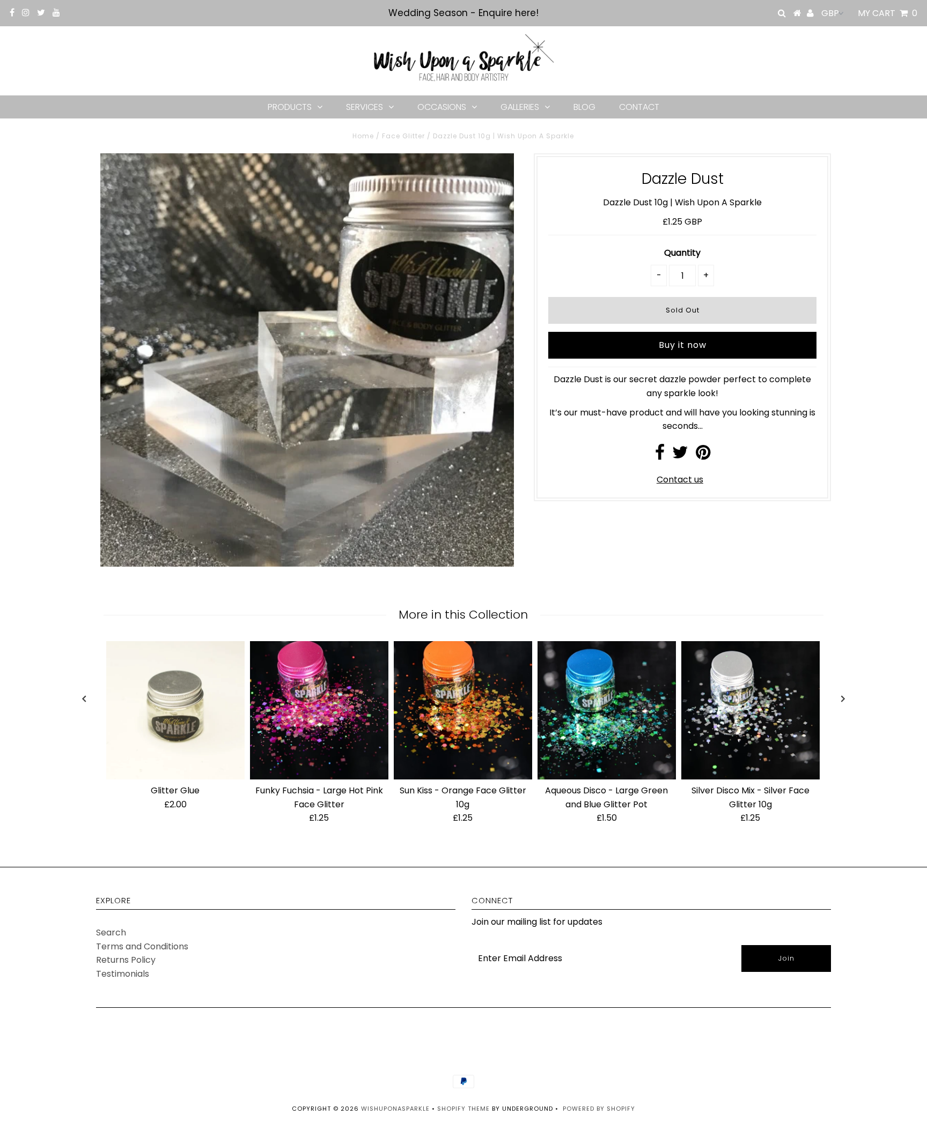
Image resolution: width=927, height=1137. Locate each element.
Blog (584, 107)
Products (290, 107)
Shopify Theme (463, 1108)
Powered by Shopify (599, 1108)
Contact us (680, 479)
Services (364, 107)
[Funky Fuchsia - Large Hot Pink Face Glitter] (319, 710)
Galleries (520, 107)
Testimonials (122, 974)
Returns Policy (126, 960)
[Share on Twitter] (680, 455)
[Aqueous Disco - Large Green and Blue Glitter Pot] (607, 710)
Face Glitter (403, 135)
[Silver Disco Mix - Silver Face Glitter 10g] (750, 710)
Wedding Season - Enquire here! (463, 12)
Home (363, 135)
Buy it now (683, 345)
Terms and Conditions (142, 946)
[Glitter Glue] (175, 710)
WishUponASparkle (395, 1108)
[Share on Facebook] (660, 455)
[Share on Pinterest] (703, 455)
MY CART (887, 13)
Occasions (441, 107)
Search (111, 932)
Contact (639, 107)
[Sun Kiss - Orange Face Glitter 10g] (463, 710)
